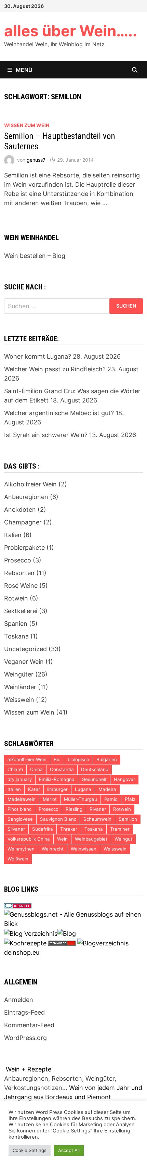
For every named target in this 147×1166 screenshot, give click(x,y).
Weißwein (18, 858)
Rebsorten (19, 572)
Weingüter (19, 674)
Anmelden (18, 999)
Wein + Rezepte (28, 1069)
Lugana (83, 789)
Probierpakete (24, 547)
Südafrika (42, 829)
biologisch (78, 759)
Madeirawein (22, 799)
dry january (20, 779)
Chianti (15, 769)
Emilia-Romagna (57, 779)
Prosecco (17, 560)
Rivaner (98, 809)
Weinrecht (53, 849)
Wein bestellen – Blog (34, 255)
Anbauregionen (26, 496)
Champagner (23, 522)
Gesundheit (94, 779)
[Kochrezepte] (25, 942)
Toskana (16, 636)
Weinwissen (83, 849)
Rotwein (16, 598)
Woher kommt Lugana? (37, 356)
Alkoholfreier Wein (30, 484)
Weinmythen (21, 849)
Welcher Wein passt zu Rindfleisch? (55, 369)
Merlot (50, 799)
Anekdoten (20, 509)
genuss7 (36, 160)
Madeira (107, 789)
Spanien (15, 623)
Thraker (68, 829)
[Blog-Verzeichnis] (17, 905)
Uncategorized (25, 649)
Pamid (111, 799)
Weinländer (20, 687)
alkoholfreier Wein (27, 759)
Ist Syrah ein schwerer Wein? (46, 434)
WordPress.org (25, 1037)
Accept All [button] (69, 1150)
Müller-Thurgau (80, 799)
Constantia (62, 769)
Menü (24, 69)
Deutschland (94, 769)
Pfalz (130, 799)
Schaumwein (97, 819)
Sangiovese (20, 819)
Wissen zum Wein (26, 125)
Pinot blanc (19, 809)
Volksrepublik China (29, 839)
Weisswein (19, 699)
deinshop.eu (21, 952)
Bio (57, 759)
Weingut (123, 839)
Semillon (128, 819)
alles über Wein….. (70, 31)
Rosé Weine (21, 585)
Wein (62, 839)
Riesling (74, 809)
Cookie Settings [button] (29, 1150)
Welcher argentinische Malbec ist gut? (59, 413)
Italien (13, 534)
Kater (34, 789)
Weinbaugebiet (91, 839)
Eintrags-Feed (24, 1012)
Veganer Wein (24, 661)
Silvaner (16, 829)
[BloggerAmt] (103, 942)
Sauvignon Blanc (58, 819)
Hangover (124, 779)
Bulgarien (106, 759)
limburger (57, 789)
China (36, 769)
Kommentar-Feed (29, 1025)
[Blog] (66, 932)
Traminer (120, 829)
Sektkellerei (20, 611)
